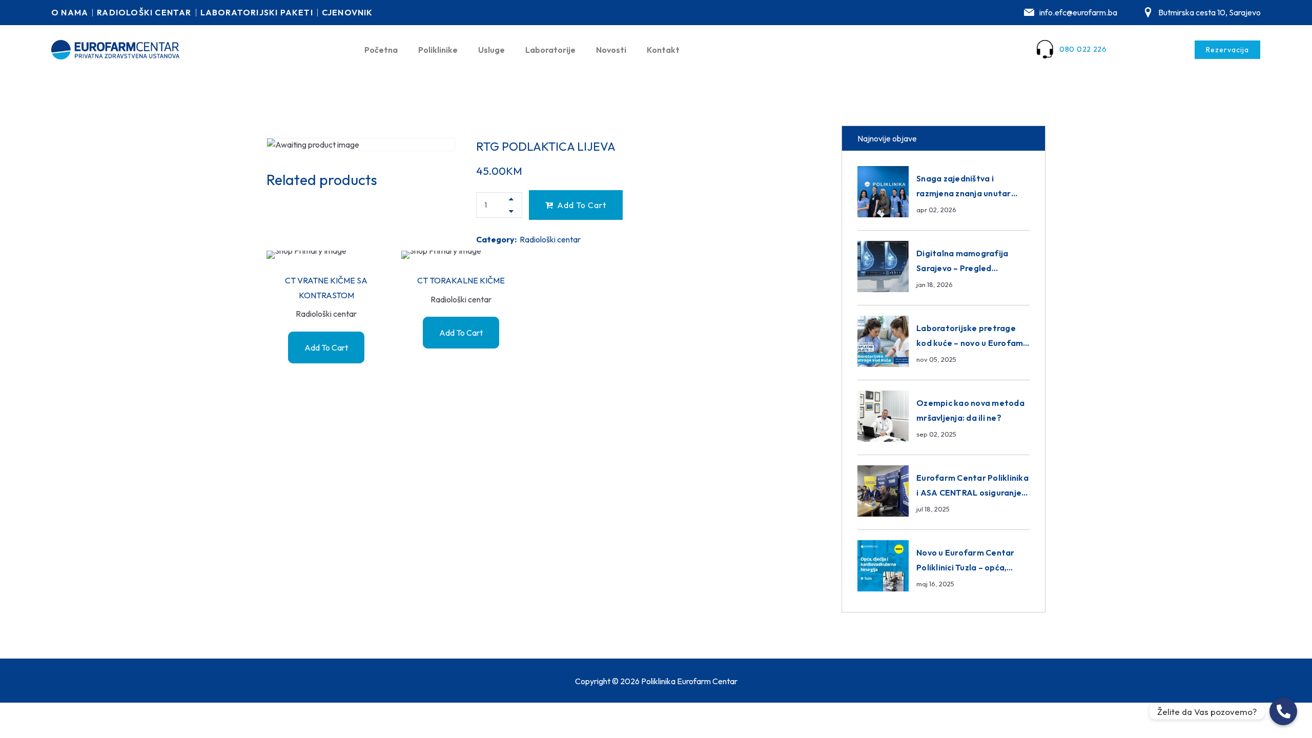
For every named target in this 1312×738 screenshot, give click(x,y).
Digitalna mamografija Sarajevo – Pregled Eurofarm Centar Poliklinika (972, 268)
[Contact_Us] (1283, 711)
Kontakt (663, 50)
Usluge (491, 50)
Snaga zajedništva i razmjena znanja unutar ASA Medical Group (963, 193)
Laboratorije (550, 50)
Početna (381, 50)
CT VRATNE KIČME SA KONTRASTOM (326, 287)
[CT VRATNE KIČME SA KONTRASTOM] (326, 255)
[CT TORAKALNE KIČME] (461, 255)
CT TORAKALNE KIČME (461, 280)
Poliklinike (438, 50)
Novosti (611, 50)
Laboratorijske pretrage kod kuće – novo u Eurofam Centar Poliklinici (969, 343)
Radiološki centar (550, 239)
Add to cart (581, 205)
